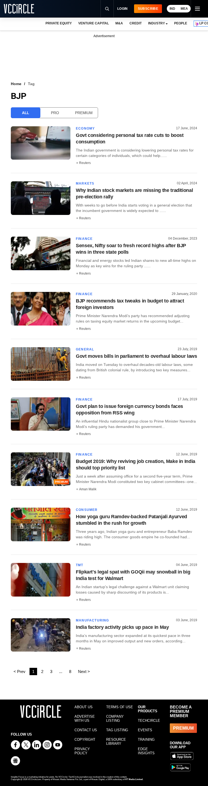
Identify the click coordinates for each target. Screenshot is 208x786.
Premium (83, 113)
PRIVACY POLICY (82, 751)
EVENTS (145, 730)
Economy (85, 128)
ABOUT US (83, 707)
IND (172, 9)
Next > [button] (84, 671)
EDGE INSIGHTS (146, 751)
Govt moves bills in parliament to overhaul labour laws (136, 356)
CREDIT (135, 23)
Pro (55, 113)
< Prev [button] (19, 671)
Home (16, 84)
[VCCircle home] (19, 8)
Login (122, 9)
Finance (84, 239)
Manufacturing (92, 620)
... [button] (60, 671)
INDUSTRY (156, 23)
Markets (85, 183)
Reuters (85, 163)
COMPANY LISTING (115, 718)
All (25, 113)
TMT (79, 565)
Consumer (87, 510)
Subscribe (148, 9)
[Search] (106, 8)
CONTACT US (85, 730)
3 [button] (51, 671)
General (85, 349)
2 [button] (42, 671)
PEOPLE (180, 23)
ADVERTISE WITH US (84, 718)
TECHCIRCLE (149, 721)
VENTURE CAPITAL (93, 23)
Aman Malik (87, 489)
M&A (119, 23)
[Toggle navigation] (197, 8)
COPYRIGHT (84, 739)
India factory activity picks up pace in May (122, 627)
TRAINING (146, 739)
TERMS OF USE (119, 707)
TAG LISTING (117, 730)
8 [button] (70, 671)
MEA (184, 9)
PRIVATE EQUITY (59, 23)
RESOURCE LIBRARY (116, 741)
